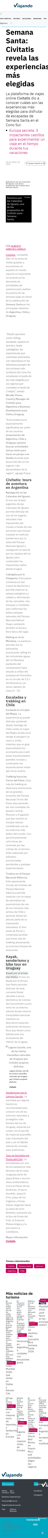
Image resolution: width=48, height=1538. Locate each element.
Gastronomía (15, 1505)
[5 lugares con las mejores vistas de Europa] (20, 1412)
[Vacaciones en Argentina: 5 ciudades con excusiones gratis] (20, 1319)
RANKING (33, 1430)
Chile (22, 1271)
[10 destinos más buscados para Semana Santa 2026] (31, 1314)
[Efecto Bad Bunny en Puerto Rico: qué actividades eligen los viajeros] (31, 1415)
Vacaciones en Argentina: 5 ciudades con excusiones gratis (23, 1351)
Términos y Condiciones (12, 1535)
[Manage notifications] (42, 1533)
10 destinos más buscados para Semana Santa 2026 (33, 1340)
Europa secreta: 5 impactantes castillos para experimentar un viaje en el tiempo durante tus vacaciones (27, 141)
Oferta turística (5, 1492)
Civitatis (10, 1241)
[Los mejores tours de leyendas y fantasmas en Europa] (9, 1403)
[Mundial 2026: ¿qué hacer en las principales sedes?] (42, 1302)
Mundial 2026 (13, 1363)
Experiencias (15, 1497)
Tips (45, 18)
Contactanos (33, 1519)
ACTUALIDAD (12, 1406)
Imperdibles (24, 1423)
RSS (35, 1524)
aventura (39, 1266)
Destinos (16, 18)
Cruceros (13, 1501)
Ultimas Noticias (13, 1510)
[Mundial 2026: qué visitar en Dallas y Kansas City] (9, 1333)
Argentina (37, 18)
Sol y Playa (12, 1492)
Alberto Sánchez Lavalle (16, 247)
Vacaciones (26, 18)
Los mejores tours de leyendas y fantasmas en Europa (12, 1424)
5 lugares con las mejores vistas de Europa (21, 1439)
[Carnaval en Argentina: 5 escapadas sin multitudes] (42, 1410)
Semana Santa (25, 1266)
